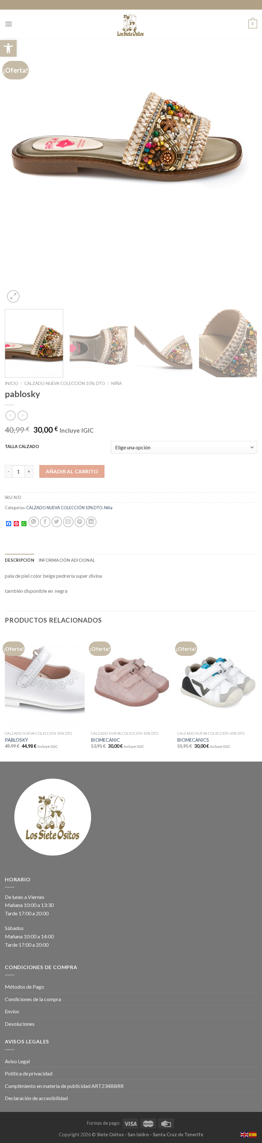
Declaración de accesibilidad (36, 1098)
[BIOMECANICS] (217, 680)
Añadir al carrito (72, 471)
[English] (245, 1134)
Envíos (12, 1011)
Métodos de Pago (24, 987)
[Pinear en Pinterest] (79, 522)
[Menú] (8, 24)
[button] (8, 48)
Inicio (11, 383)
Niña (116, 383)
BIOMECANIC (105, 740)
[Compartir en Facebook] (45, 522)
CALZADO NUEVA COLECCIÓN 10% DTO (64, 383)
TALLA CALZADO (22, 447)
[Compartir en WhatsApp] (33, 522)
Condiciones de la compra (33, 999)
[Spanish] (253, 1134)
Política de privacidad (28, 1073)
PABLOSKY (16, 740)
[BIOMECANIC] (131, 680)
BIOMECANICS (193, 740)
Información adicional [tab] (67, 560)
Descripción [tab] (19, 560)
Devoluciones (20, 1024)
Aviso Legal (17, 1061)
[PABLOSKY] (45, 680)
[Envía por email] (68, 522)
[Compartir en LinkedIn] (91, 522)
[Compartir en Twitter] (56, 522)
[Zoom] (13, 296)
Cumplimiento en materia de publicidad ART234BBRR (64, 1086)
